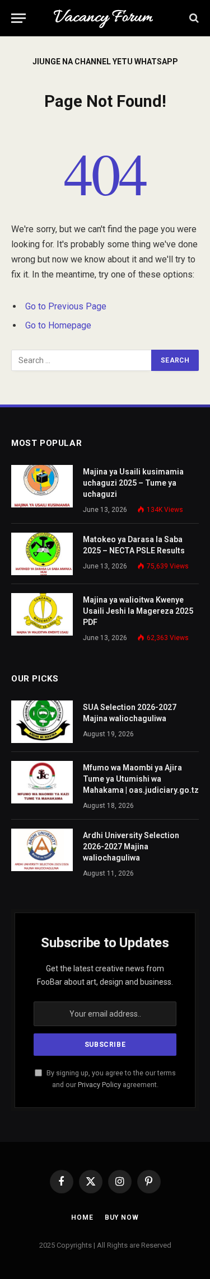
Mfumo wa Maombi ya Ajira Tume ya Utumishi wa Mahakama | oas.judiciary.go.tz (141, 778)
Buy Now (122, 1217)
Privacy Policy (99, 1084)
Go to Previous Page (65, 306)
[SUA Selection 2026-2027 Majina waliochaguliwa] (42, 721)
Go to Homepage (58, 325)
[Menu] (18, 18)
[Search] (193, 18)
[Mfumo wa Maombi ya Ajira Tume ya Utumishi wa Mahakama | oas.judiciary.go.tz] (42, 782)
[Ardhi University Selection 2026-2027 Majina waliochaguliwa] (42, 850)
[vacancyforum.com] (105, 18)
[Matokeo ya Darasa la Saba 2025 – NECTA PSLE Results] (42, 554)
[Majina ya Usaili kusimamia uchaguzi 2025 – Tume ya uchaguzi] (42, 486)
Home (82, 1217)
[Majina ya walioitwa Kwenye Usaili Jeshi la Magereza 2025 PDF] (42, 614)
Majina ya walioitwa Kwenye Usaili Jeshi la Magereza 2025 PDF (138, 611)
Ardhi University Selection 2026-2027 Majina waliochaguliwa (131, 846)
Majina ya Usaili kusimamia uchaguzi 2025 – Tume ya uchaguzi (133, 483)
